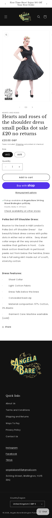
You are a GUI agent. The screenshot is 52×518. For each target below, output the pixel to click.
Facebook (11, 453)
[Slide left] (19, 107)
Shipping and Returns (17, 416)
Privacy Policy (13, 429)
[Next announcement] (46, 4)
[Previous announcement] (5, 4)
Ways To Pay (13, 423)
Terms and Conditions (18, 410)
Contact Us (12, 436)
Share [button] (8, 326)
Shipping (20, 144)
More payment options (26, 192)
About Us (10, 403)
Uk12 (7, 154)
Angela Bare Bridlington (21, 513)
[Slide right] (32, 107)
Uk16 (19, 154)
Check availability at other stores (22, 211)
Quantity (6, 161)
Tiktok (9, 459)
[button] (6, 17)
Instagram (12, 447)
